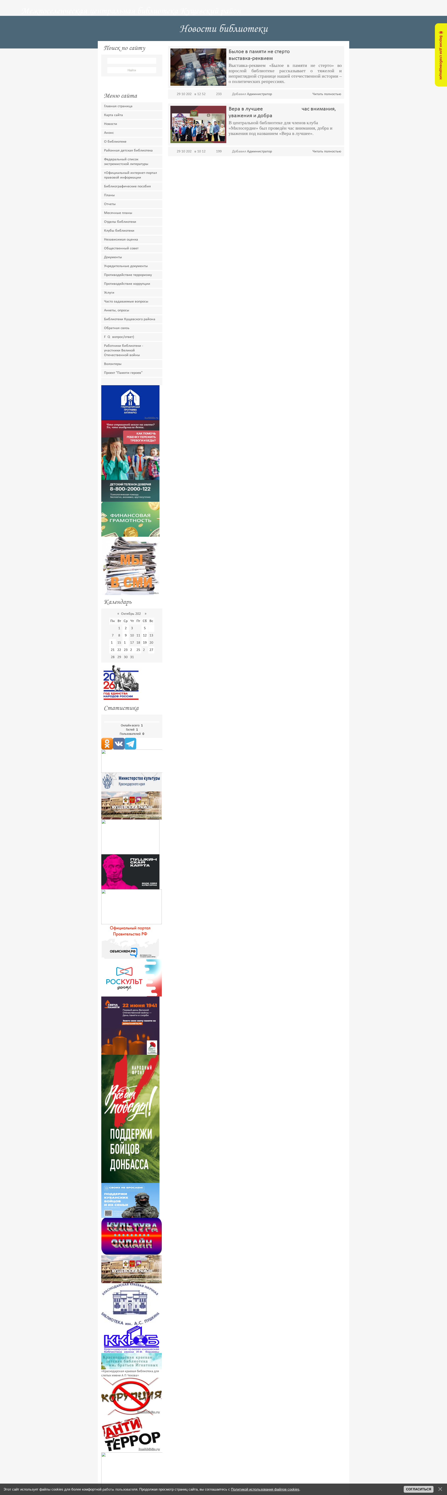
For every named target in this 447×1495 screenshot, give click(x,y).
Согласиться (418, 1489)
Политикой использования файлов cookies (265, 1489)
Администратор (259, 94)
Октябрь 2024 (132, 614)
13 (151, 635)
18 (138, 643)
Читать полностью (326, 94)
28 (113, 657)
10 (132, 635)
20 (151, 643)
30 (126, 657)
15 (119, 643)
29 (119, 657)
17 (132, 643)
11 (138, 635)
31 (132, 657)
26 (145, 650)
